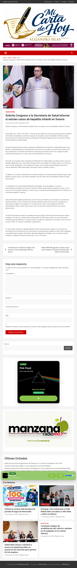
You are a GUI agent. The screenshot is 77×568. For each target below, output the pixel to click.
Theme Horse (42, 564)
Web (7, 316)
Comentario (10, 273)
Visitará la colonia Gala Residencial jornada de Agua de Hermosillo (20, 510)
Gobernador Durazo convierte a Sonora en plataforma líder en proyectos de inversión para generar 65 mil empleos (20, 548)
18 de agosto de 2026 (11, 514)
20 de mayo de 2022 (12, 123)
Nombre (9, 298)
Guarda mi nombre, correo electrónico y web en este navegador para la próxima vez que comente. (38, 327)
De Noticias (9, 482)
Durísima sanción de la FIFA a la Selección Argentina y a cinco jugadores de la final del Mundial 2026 (37, 468)
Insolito (57, 1)
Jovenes (63, 1)
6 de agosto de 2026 (47, 536)
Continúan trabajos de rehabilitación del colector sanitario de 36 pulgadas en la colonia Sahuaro (56, 530)
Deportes (71, 1)
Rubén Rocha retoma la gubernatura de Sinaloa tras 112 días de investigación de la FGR (33, 463)
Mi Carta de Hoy (23, 564)
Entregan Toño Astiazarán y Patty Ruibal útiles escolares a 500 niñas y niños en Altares (56, 511)
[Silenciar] (61, 476)
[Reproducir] (38, 398)
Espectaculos (48, 1)
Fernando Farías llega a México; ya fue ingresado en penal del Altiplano (28, 466)
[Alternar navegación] (5, 53)
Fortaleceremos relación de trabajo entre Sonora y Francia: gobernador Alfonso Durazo (21, 250)
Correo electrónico (12, 307)
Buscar (7, 344)
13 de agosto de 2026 (11, 555)
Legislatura (10, 112)
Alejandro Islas (24, 123)
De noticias (9, 504)
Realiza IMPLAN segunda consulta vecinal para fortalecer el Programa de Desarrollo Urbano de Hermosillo (55, 250)
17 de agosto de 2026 (47, 517)
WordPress (65, 564)
